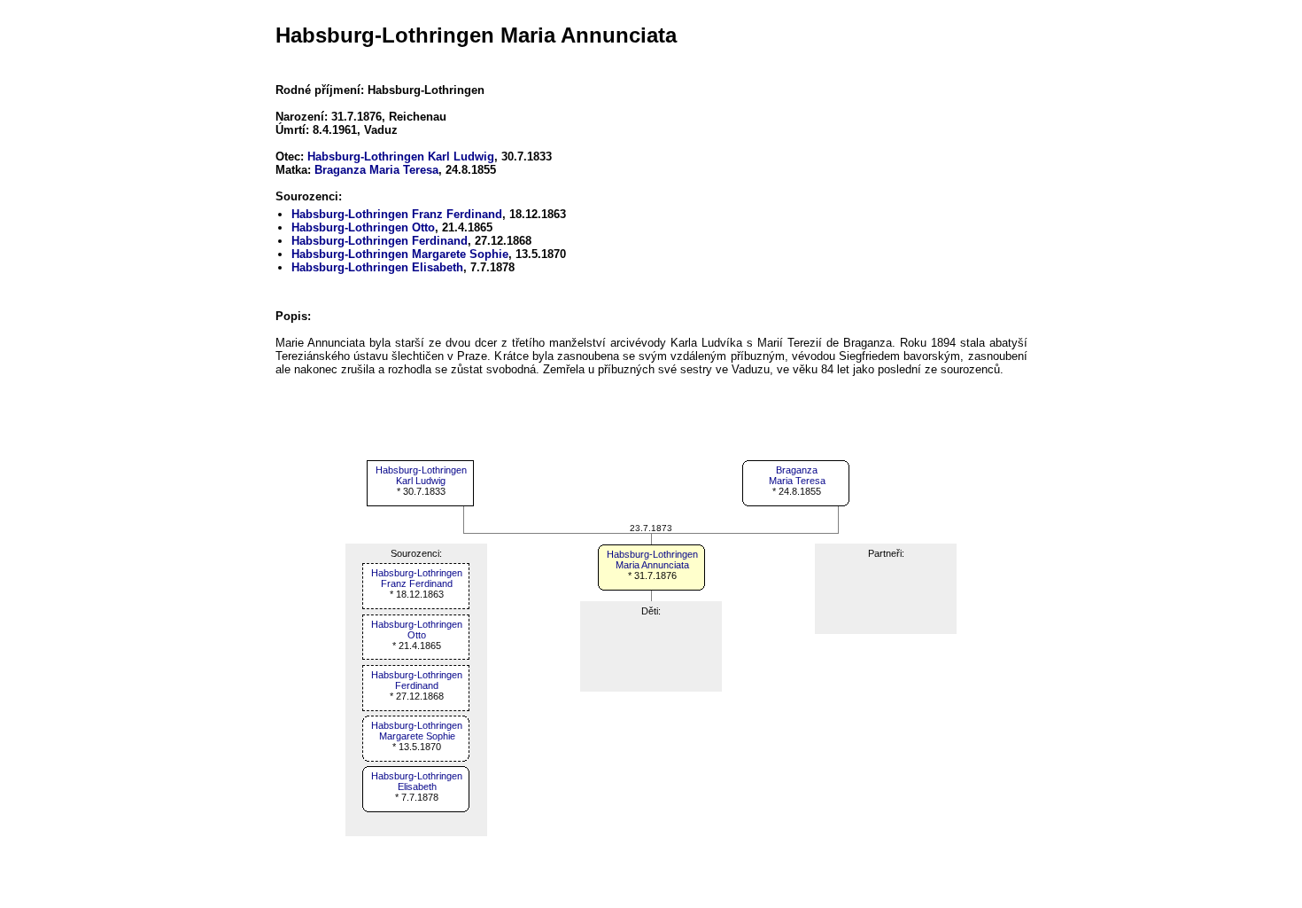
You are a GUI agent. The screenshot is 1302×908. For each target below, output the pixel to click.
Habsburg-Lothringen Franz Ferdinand (396, 214)
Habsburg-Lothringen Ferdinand (379, 240)
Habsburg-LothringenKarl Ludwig (421, 475)
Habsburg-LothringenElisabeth (416, 781)
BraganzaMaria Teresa (797, 475)
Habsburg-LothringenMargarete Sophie (416, 730)
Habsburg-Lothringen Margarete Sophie (399, 254)
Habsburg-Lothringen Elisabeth (377, 267)
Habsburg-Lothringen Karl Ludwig (400, 156)
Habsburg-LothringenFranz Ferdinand (416, 578)
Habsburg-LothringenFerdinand (416, 680)
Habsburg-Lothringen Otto (363, 227)
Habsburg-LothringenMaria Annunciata (652, 559)
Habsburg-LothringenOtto (416, 629)
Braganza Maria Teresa (376, 169)
